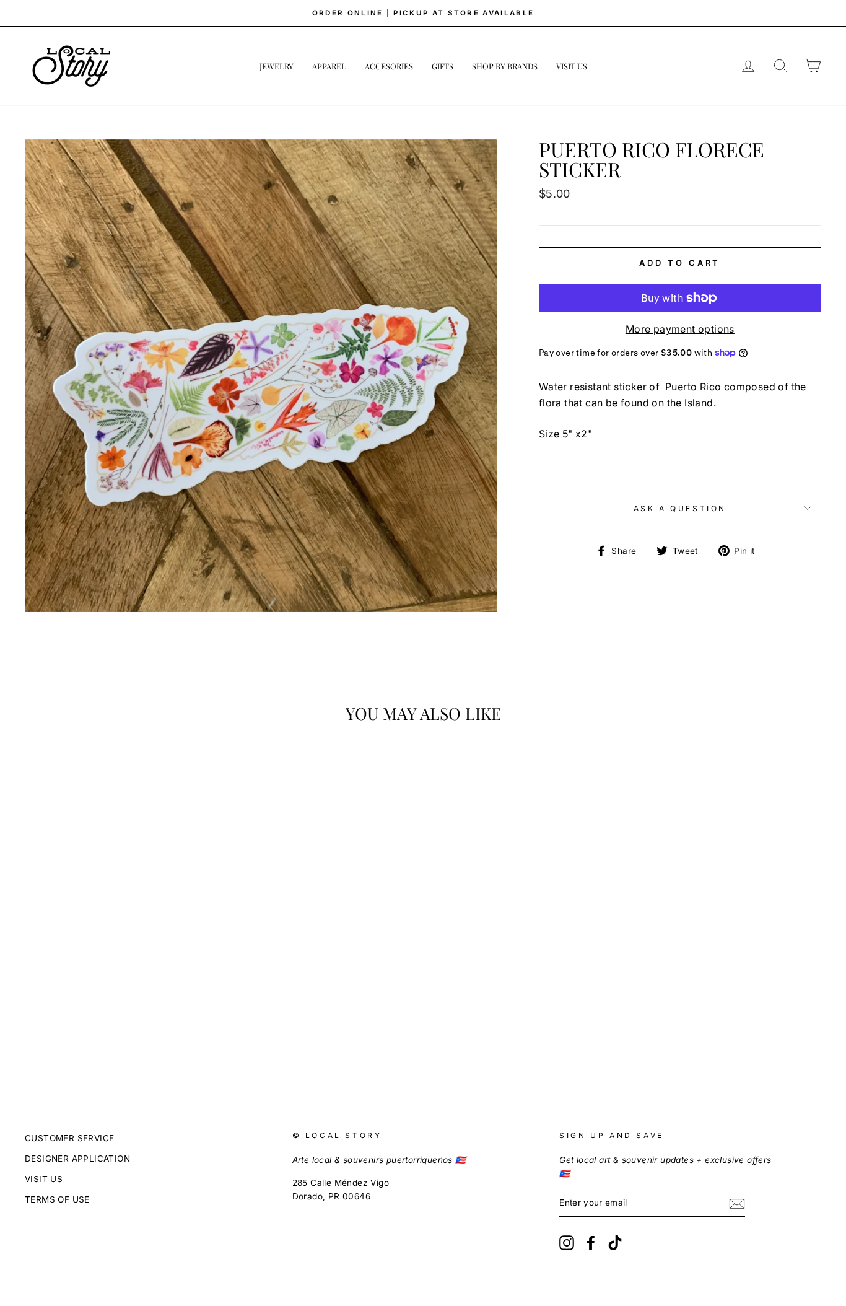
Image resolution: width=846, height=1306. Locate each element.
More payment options (680, 329)
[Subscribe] (737, 1204)
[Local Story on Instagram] (566, 1242)
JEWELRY (276, 66)
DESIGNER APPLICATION (77, 1159)
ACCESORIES (389, 66)
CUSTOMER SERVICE (69, 1138)
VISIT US (571, 66)
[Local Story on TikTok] (615, 1242)
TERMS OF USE (57, 1199)
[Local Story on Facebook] (590, 1242)
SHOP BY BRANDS (505, 66)
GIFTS (442, 66)
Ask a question (680, 508)
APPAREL (329, 66)
